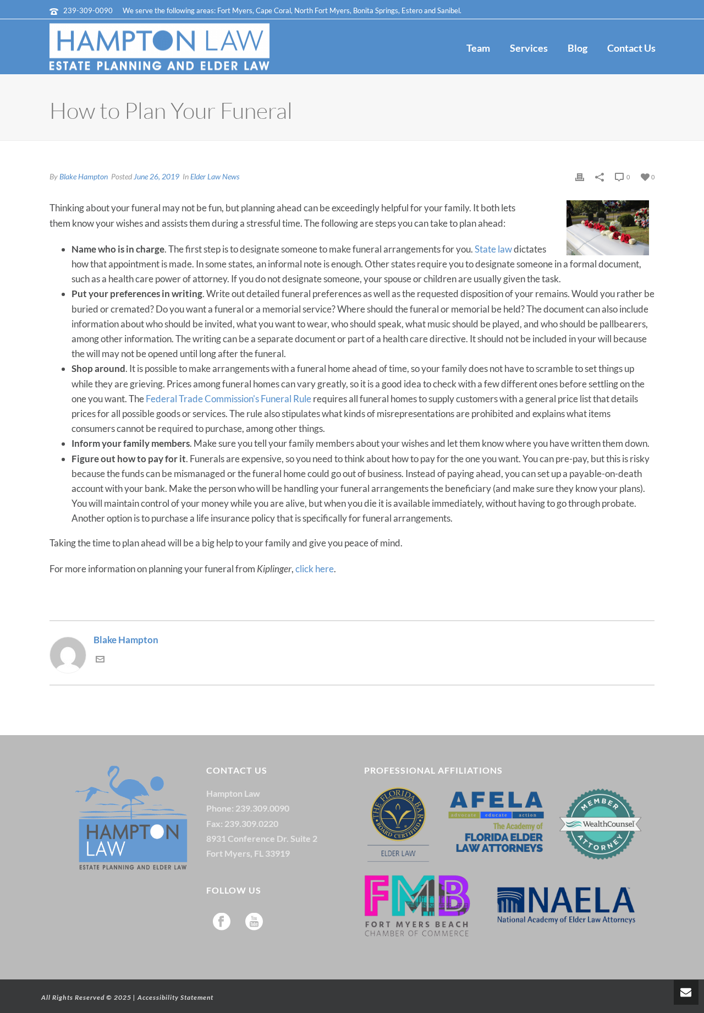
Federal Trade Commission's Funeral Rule (228, 398)
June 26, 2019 (156, 176)
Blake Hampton (83, 176)
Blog (577, 48)
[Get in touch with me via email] (100, 660)
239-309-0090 (88, 10)
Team (478, 48)
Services (529, 48)
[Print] (579, 175)
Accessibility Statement (175, 997)
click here (314, 568)
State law (493, 249)
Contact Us (631, 48)
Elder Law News (214, 176)
